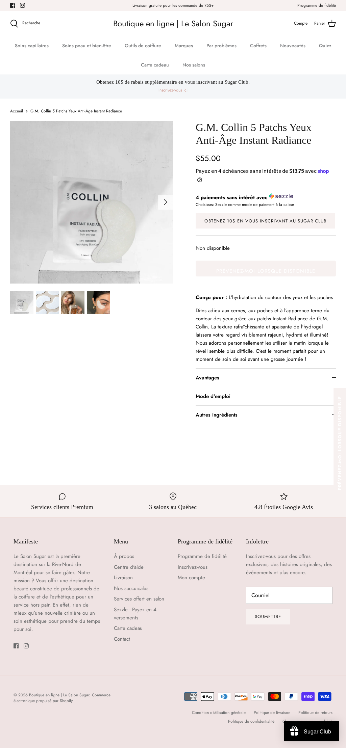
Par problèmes (221, 45)
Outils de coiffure (143, 45)
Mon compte (191, 577)
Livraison (123, 577)
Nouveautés (292, 45)
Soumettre (268, 616)
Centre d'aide (129, 567)
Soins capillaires (32, 45)
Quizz (325, 45)
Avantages (207, 377)
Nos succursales (131, 588)
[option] (91, 202)
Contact (122, 639)
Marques (184, 45)
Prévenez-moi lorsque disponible (265, 271)
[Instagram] (22, 5)
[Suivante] (165, 202)
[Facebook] (12, 5)
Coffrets (258, 45)
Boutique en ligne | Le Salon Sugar (59, 695)
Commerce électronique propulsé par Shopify (62, 698)
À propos (124, 556)
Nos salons (193, 64)
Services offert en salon (139, 599)
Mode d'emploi (213, 396)
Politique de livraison (272, 713)
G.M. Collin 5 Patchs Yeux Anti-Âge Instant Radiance (76, 111)
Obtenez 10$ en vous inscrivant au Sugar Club (265, 221)
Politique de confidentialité (251, 721)
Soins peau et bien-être (86, 45)
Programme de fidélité (316, 5)
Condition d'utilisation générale (219, 713)
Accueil (16, 111)
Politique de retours (315, 713)
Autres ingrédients (217, 415)
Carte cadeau (155, 64)
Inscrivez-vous (192, 567)
